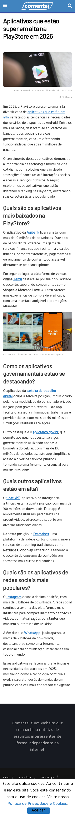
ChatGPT (13, 497)
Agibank (33, 232)
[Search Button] (70, 6)
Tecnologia (47, 777)
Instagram (13, 596)
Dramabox (41, 533)
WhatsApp (32, 632)
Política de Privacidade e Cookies (37, 803)
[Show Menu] (5, 6)
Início (6, 777)
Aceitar (38, 810)
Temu (17, 279)
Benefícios (25, 777)
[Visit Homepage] (37, 6)
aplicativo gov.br (45, 431)
